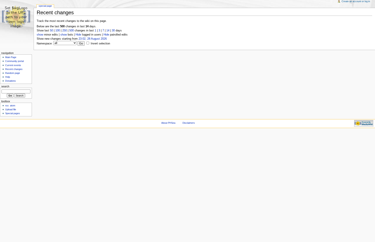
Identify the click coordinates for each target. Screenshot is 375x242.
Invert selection (100, 43)
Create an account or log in (356, 1)
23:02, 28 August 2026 (93, 38)
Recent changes (14, 69)
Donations (10, 81)
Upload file (10, 109)
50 (51, 30)
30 (113, 30)
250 (64, 30)
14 (107, 30)
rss (7, 105)
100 (57, 30)
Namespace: (45, 43)
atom (12, 105)
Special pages (12, 113)
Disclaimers (189, 123)
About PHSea (168, 123)
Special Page (45, 6)
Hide (78, 34)
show (40, 34)
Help (7, 77)
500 (71, 30)
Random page (12, 73)
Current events (13, 65)
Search (5, 86)
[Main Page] (17, 17)
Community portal (14, 61)
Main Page (10, 57)
